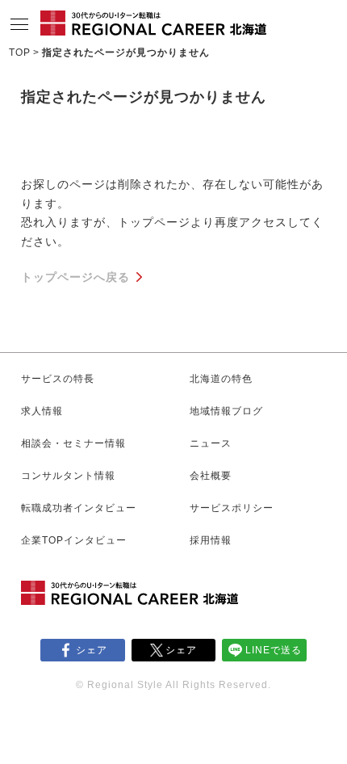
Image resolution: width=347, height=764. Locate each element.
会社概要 (211, 475)
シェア (91, 650)
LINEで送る (273, 650)
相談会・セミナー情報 (73, 443)
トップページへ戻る (75, 277)
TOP (20, 52)
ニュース (211, 443)
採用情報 (211, 540)
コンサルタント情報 (68, 475)
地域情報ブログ (226, 411)
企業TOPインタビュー (74, 540)
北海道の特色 (221, 378)
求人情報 (42, 411)
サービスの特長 (57, 378)
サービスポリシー (232, 508)
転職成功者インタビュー (78, 508)
